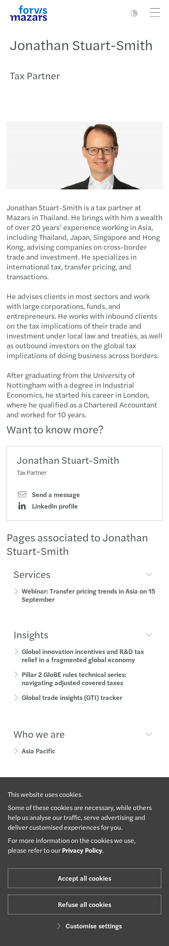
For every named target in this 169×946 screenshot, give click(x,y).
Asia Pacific (38, 750)
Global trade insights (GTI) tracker (72, 697)
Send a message (55, 494)
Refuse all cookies (84, 904)
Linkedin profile (54, 506)
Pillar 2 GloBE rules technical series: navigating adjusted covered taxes (74, 678)
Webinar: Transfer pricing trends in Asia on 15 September (88, 595)
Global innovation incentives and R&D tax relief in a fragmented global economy (83, 655)
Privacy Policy (82, 850)
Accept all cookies (84, 878)
